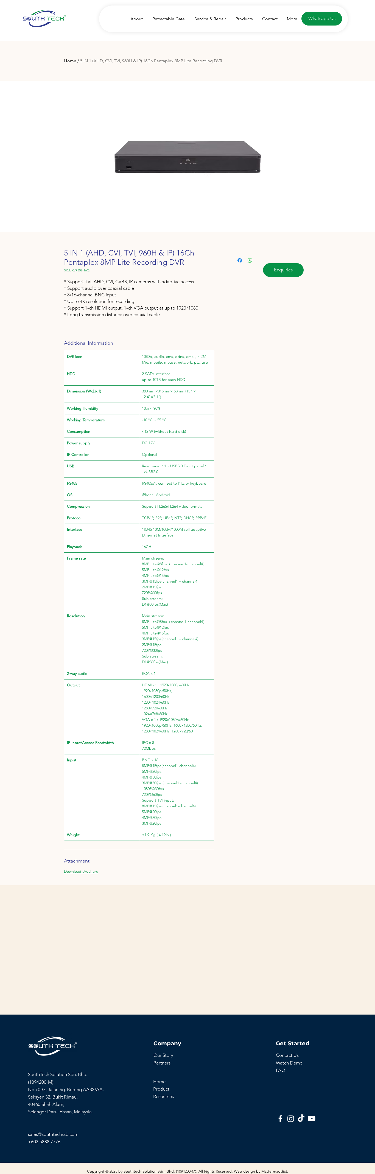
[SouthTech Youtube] (311, 1118)
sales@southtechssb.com (53, 1134)
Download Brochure (81, 871)
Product (161, 1089)
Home (70, 60)
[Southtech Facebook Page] (280, 1118)
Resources (163, 1096)
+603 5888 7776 (44, 1141)
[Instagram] (290, 1118)
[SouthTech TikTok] (301, 1118)
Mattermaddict (274, 1171)
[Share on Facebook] (239, 260)
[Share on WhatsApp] (250, 260)
